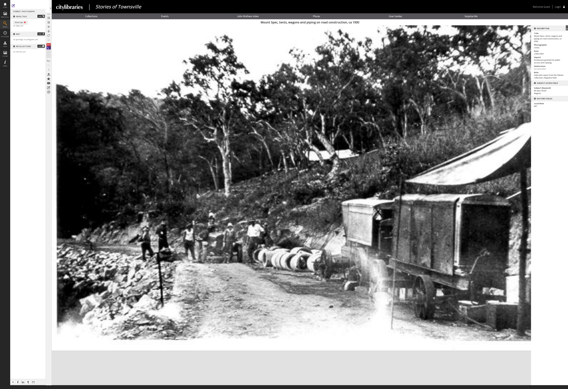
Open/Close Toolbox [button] (50, 5)
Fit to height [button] (49, 31)
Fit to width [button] (49, 27)
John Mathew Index (248, 16)
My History (5, 37)
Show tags (19, 22)
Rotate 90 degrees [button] (49, 35)
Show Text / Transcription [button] (49, 61)
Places (316, 16)
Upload (5, 56)
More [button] (5, 66)
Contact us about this (49, 83)
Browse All (5, 17)
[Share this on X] (13, 380)
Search (5, 27)
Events (165, 16)
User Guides (395, 16)
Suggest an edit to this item (13, 5)
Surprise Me (471, 16)
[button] (48, 47)
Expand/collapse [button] (567, 27)
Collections (91, 16)
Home (5, 7)
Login (5, 46)
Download (49, 74)
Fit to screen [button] (49, 22)
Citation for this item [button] (49, 92)
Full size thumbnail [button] (49, 18)
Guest (547, 6)
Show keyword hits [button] (49, 65)
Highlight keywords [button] (49, 70)
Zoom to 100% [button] (49, 40)
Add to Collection (49, 79)
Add (40, 16)
